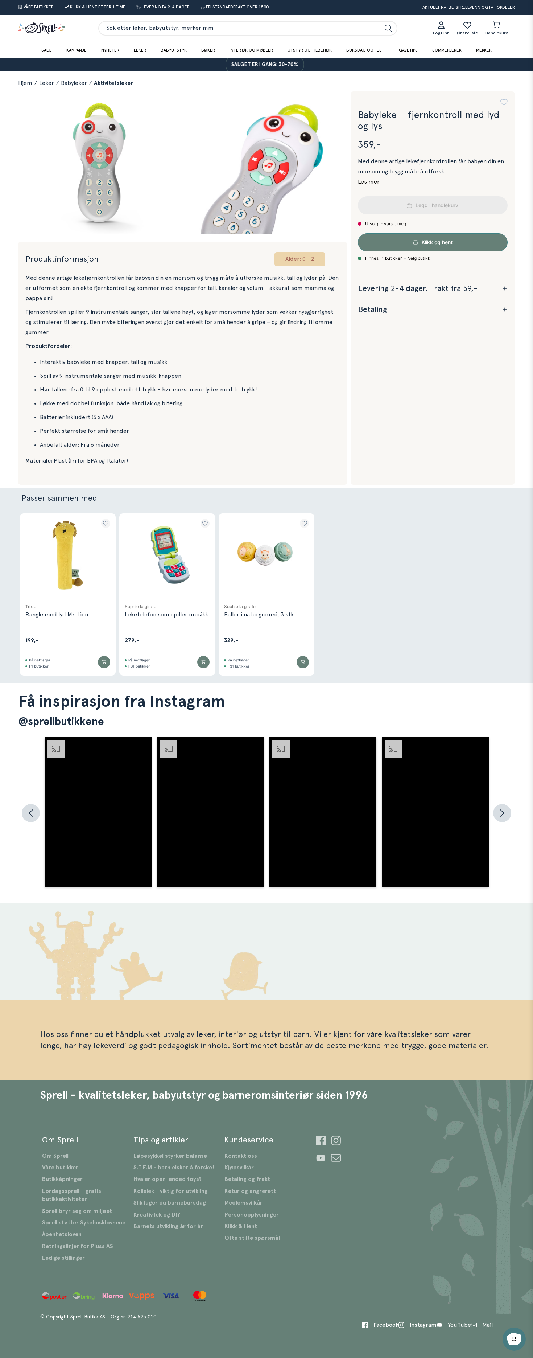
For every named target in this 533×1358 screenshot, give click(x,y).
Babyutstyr (174, 50)
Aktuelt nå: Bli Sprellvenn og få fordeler (468, 7)
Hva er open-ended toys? (167, 1179)
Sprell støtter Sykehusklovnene (83, 1223)
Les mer (369, 182)
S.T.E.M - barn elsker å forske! (173, 1167)
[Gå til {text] (321, 1142)
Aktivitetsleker (113, 83)
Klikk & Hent (240, 1226)
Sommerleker (447, 50)
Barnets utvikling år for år (168, 1226)
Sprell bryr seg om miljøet (77, 1211)
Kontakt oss (240, 1156)
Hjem (25, 83)
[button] (504, 102)
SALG (46, 50)
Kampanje (76, 50)
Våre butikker (60, 1167)
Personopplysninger (251, 1215)
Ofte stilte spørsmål (252, 1238)
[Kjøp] (104, 662)
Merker (484, 50)
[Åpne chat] (514, 1339)
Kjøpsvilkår (239, 1167)
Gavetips (408, 50)
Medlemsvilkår (243, 1203)
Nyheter (110, 50)
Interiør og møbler (251, 50)
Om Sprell (55, 1156)
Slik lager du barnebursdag (169, 1203)
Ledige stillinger (63, 1258)
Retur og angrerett (250, 1191)
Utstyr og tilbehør (310, 50)
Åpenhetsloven (62, 1234)
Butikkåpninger (62, 1179)
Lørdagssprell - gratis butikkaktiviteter (71, 1195)
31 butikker (140, 666)
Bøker (208, 50)
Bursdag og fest (365, 50)
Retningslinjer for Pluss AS (77, 1246)
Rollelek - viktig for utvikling (170, 1191)
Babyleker (74, 83)
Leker (140, 50)
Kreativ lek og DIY (156, 1215)
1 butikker (40, 666)
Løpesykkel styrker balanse (170, 1156)
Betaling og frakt (247, 1179)
